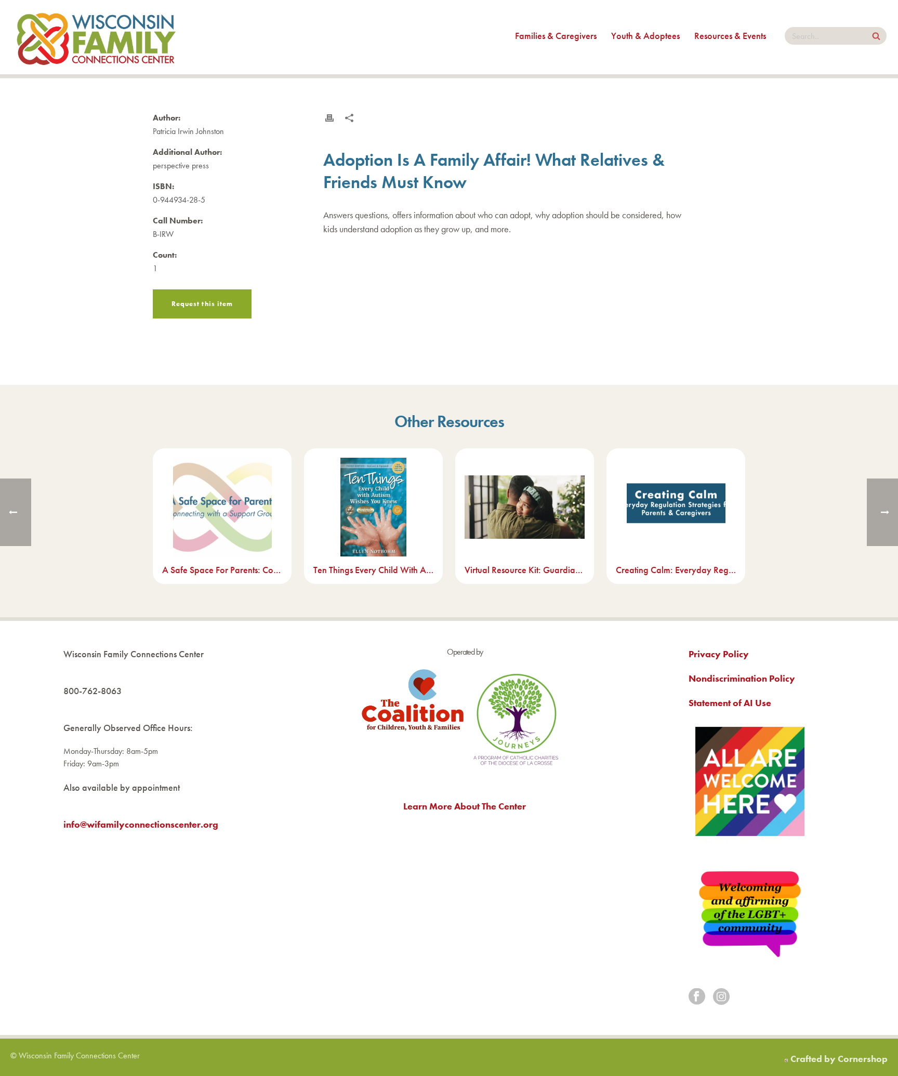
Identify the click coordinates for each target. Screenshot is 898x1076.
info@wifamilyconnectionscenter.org (140, 824)
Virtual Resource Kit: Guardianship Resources (525, 570)
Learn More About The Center (464, 806)
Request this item (202, 303)
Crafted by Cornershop (839, 1059)
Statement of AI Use (730, 703)
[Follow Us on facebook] (697, 997)
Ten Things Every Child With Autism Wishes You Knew (373, 570)
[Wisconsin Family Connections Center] (96, 37)
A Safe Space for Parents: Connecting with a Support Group (222, 570)
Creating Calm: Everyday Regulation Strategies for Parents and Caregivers (676, 570)
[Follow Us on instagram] (721, 997)
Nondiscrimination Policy (742, 678)
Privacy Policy (719, 654)
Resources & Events (730, 36)
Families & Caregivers (556, 36)
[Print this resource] (329, 118)
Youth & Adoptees (645, 36)
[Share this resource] (349, 118)
